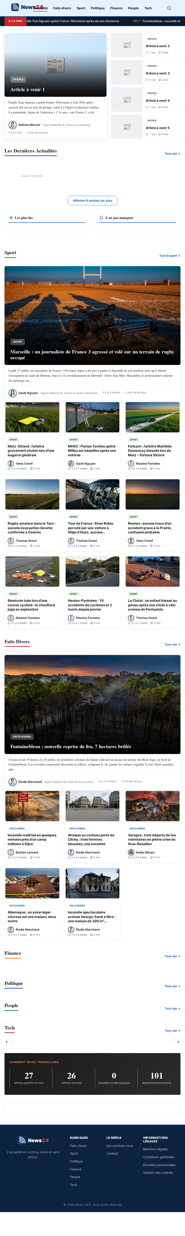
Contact (112, 1153)
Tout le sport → (169, 255)
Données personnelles (159, 1165)
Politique (98, 8)
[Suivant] (178, 1042)
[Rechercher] (169, 8)
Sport (81, 8)
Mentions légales (155, 1149)
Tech (148, 8)
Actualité (40, 8)
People (133, 8)
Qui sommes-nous (119, 1146)
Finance (116, 8)
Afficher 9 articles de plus (92, 200)
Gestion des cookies (158, 1172)
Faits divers (62, 8)
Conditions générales (158, 1157)
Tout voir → (172, 153)
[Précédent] (6, 1042)
